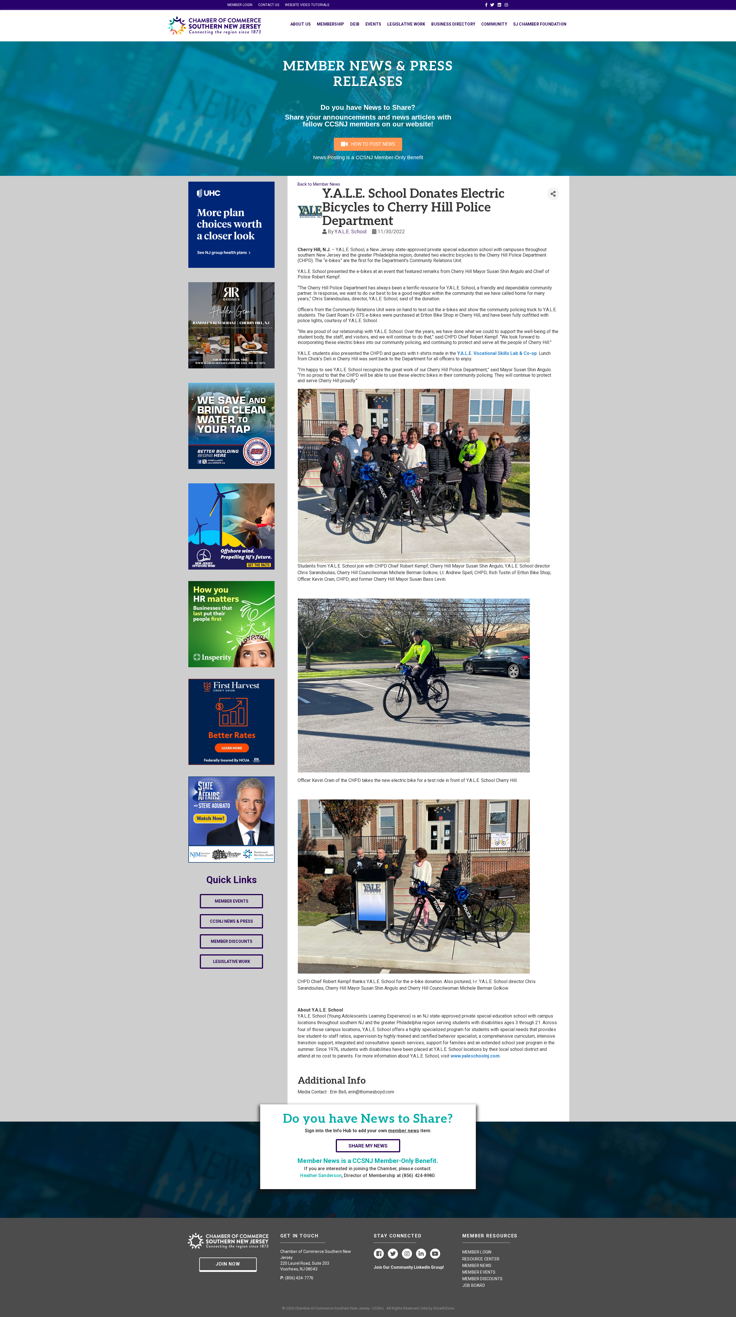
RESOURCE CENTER (480, 1259)
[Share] (553, 193)
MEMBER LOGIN (239, 5)
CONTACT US (268, 5)
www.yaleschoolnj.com (475, 1056)
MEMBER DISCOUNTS (482, 1278)
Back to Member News (319, 184)
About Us (300, 24)
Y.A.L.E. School (351, 231)
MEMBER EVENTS (479, 1272)
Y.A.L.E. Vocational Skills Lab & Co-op (497, 353)
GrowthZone (443, 1308)
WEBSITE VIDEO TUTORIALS (307, 5)
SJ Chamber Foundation (539, 24)
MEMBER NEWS (476, 1265)
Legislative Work (406, 24)
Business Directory (453, 24)
